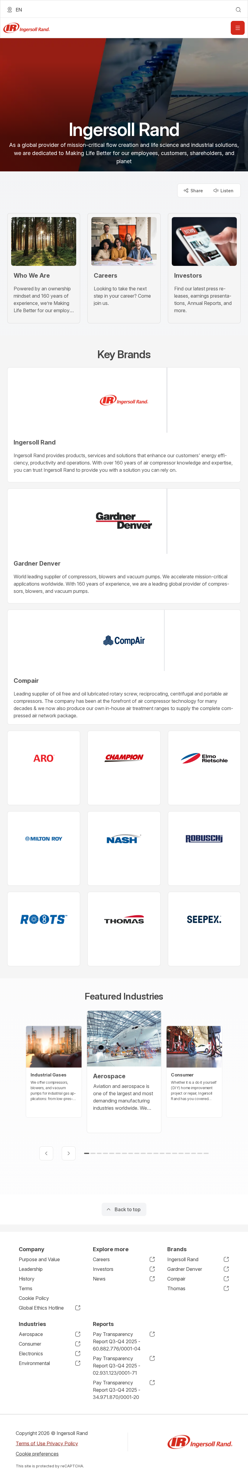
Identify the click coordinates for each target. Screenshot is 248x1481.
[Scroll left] (46, 1153)
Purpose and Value (39, 1259)
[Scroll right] (69, 1153)
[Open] (238, 28)
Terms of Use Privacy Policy (47, 1443)
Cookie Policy (34, 1298)
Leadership (31, 1269)
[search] (238, 10)
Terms (25, 1288)
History (26, 1279)
